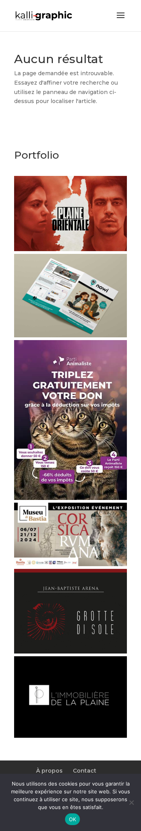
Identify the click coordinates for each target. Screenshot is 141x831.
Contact (84, 770)
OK (72, 819)
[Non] (131, 802)
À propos (49, 770)
